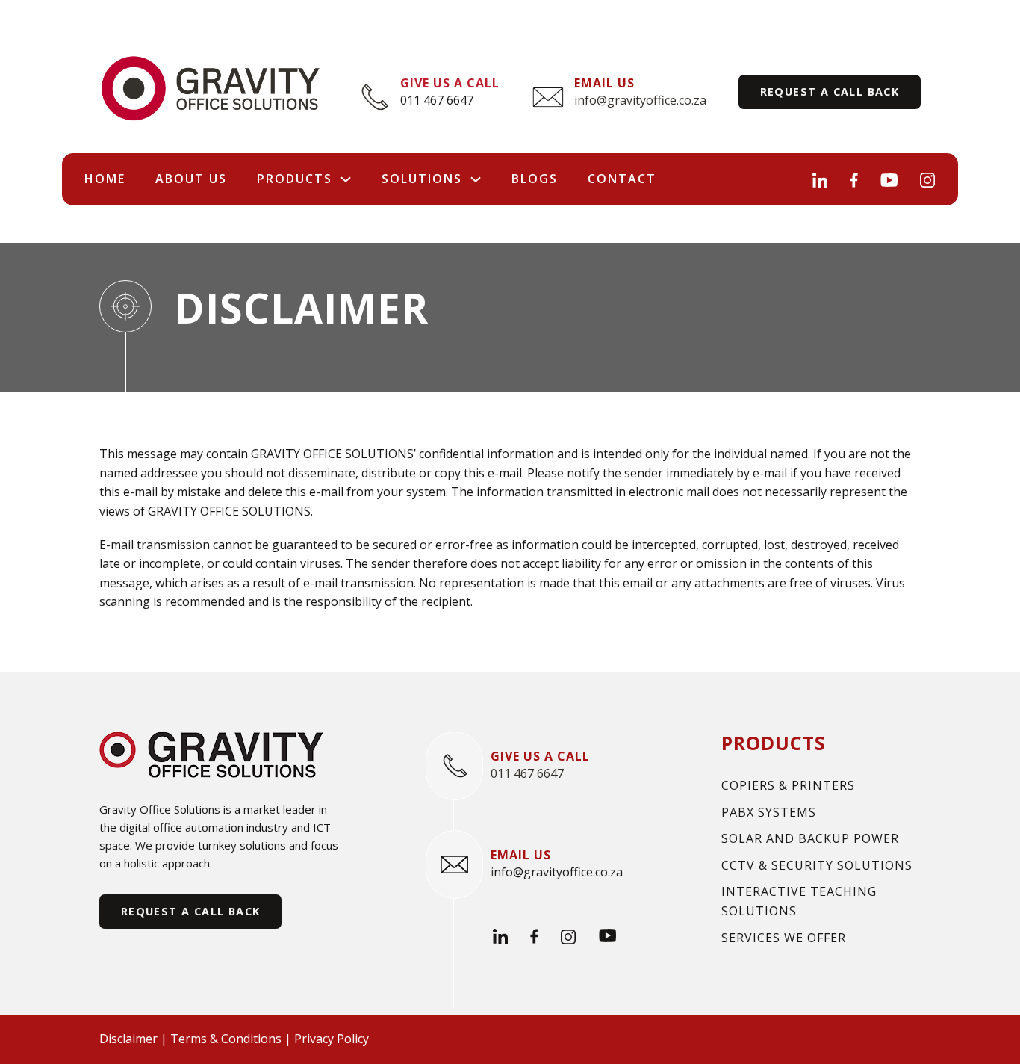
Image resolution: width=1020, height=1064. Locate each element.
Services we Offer (783, 938)
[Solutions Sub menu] (476, 179)
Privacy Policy (331, 1038)
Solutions (422, 178)
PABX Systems (768, 812)
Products (294, 178)
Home (104, 178)
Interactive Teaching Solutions (799, 901)
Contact (622, 178)
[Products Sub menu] (346, 179)
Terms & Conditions (226, 1038)
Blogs (534, 178)
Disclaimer (128, 1038)
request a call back (830, 91)
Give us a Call (450, 83)
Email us (604, 83)
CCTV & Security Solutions (816, 865)
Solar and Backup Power (810, 838)
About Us (191, 178)
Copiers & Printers (788, 785)
